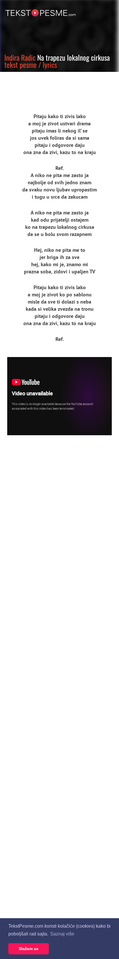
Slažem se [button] (28, 948)
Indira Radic (20, 57)
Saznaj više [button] (62, 933)
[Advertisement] (53, 87)
